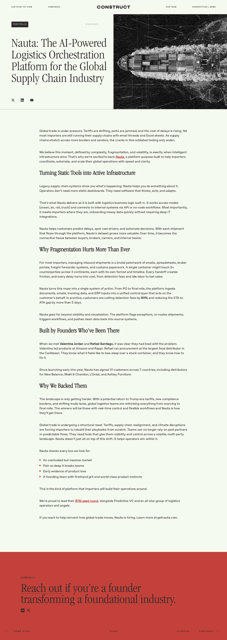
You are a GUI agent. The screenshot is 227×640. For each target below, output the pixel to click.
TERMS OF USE (21, 631)
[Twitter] (28, 610)
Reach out (41, 589)
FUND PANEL (206, 631)
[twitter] (13, 100)
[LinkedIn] (23, 610)
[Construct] (113, 7)
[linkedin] (22, 100)
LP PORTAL (183, 631)
